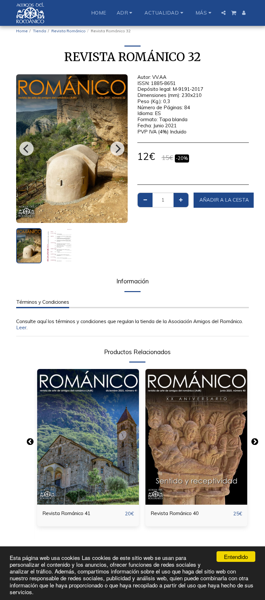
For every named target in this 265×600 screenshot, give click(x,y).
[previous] (26, 149)
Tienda (39, 30)
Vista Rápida (88, 490)
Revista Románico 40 (175, 513)
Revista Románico (68, 30)
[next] (117, 149)
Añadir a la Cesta (89, 502)
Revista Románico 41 (66, 513)
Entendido (236, 557)
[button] (125, 13)
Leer (21, 327)
